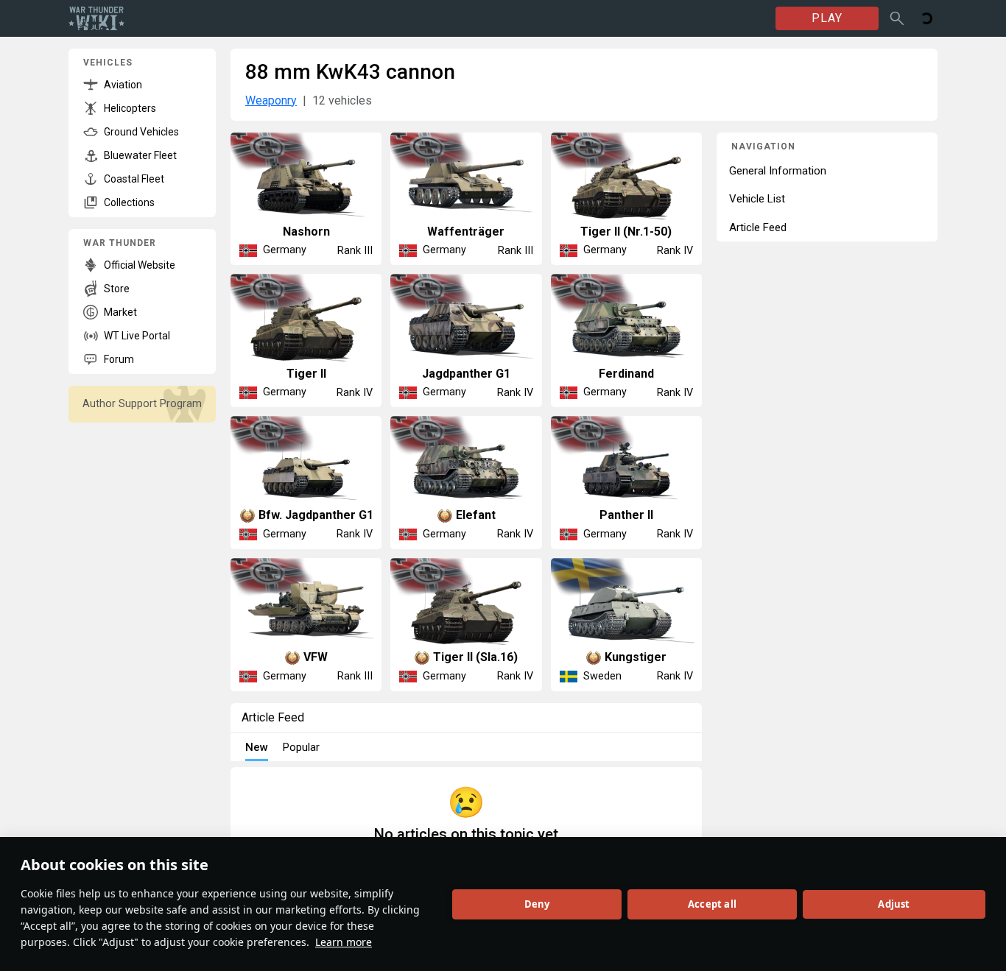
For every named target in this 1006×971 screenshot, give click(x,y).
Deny (537, 904)
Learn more (343, 942)
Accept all (712, 904)
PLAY (827, 18)
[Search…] (897, 18)
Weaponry (271, 100)
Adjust (894, 904)
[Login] (926, 18)
